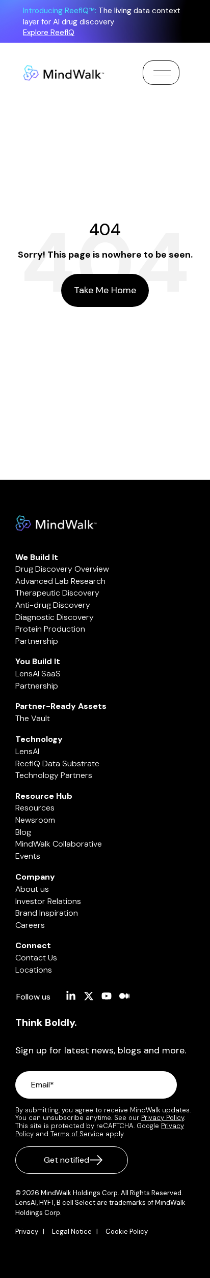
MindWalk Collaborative (58, 843)
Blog (23, 832)
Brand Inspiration (46, 913)
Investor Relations (48, 901)
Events (27, 856)
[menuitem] (32, 1231)
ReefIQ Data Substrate (57, 763)
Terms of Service (76, 1134)
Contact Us (36, 957)
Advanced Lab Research (60, 581)
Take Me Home (105, 290)
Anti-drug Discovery (52, 605)
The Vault (32, 718)
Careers (30, 925)
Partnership (36, 641)
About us (32, 889)
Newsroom (35, 820)
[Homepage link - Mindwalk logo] (56, 525)
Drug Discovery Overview (62, 569)
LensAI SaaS (38, 673)
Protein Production (50, 629)
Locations (33, 969)
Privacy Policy (162, 1117)
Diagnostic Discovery (54, 617)
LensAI (27, 751)
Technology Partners (53, 775)
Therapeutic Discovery (57, 592)
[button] (161, 73)
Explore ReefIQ (48, 32)
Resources (35, 807)
